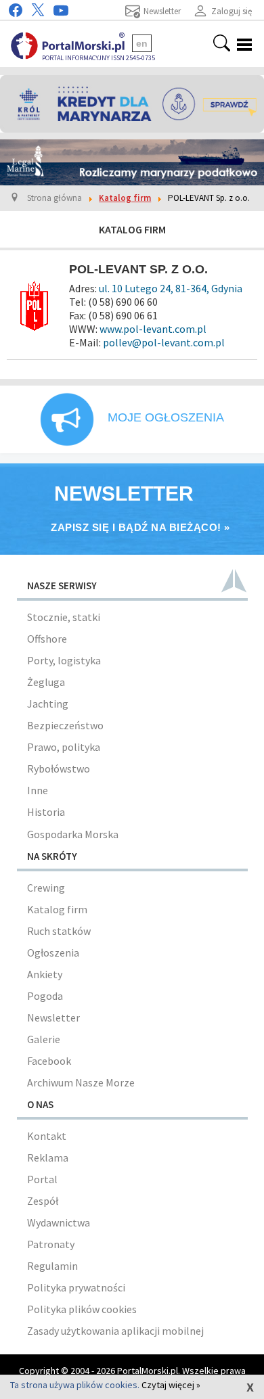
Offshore (47, 638)
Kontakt (46, 1136)
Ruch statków (59, 931)
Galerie (43, 1039)
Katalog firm (57, 909)
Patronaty (50, 1244)
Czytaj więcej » (170, 1385)
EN (142, 43)
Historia (46, 812)
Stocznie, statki (63, 617)
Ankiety (44, 974)
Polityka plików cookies (82, 1309)
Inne (37, 790)
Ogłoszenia (53, 952)
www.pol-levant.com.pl (153, 329)
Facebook (49, 1061)
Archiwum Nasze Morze (81, 1082)
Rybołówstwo (58, 768)
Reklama (47, 1157)
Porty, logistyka (64, 660)
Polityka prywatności (76, 1287)
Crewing (46, 887)
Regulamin (52, 1265)
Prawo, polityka (63, 747)
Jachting (47, 703)
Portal (42, 1179)
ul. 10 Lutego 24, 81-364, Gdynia (169, 288)
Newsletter (53, 1017)
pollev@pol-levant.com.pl (164, 342)
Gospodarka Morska (72, 834)
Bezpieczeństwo (65, 725)
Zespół (42, 1201)
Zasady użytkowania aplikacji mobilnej (115, 1330)
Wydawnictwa (58, 1222)
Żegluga (46, 682)
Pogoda (45, 996)
